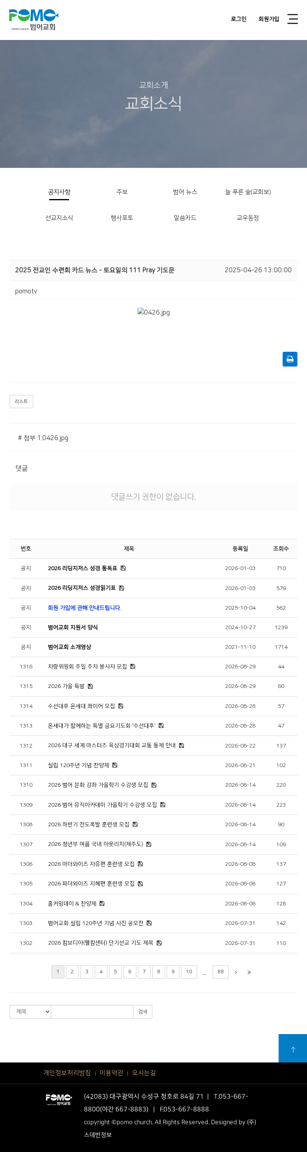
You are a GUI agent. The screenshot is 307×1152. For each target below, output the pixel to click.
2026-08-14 (240, 785)
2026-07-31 (240, 923)
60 (281, 686)
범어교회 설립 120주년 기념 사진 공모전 (96, 923)
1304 (26, 904)
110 (281, 943)
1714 (281, 647)
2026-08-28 (240, 706)
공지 (26, 568)
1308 (26, 824)
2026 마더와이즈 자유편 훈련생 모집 (91, 864)
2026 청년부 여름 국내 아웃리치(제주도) (95, 844)
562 (281, 608)
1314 (26, 706)
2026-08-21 (240, 765)
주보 (122, 192)
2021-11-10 (240, 647)
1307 (26, 844)
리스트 (21, 401)
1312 (26, 746)
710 (281, 568)
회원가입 (269, 19)
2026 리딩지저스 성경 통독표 (83, 568)
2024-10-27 (240, 627)
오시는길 (144, 1072)
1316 (26, 667)
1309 (26, 805)
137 (281, 746)
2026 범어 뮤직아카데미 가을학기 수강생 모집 (102, 805)
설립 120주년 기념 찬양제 (78, 765)
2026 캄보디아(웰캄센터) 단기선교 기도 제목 (101, 943)
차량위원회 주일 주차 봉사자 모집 (87, 667)
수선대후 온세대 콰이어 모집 (81, 706)
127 (281, 884)
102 (281, 765)
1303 (26, 923)
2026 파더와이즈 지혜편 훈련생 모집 (91, 884)
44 (281, 667)
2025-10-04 (240, 608)
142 (281, 923)
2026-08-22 (240, 746)
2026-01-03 (240, 568)
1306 (26, 864)
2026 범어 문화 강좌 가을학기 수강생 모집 (98, 785)
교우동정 (248, 218)
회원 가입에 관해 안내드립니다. (85, 608)
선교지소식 (59, 218)
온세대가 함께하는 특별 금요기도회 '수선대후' (101, 726)
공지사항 (59, 192)
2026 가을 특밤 (66, 686)
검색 (142, 1011)
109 (281, 844)
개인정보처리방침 (67, 1072)
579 (281, 588)
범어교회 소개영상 (69, 647)
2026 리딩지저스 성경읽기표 (82, 588)
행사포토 (122, 218)
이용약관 (112, 1072)
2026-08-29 (240, 667)
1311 (26, 765)
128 (281, 904)
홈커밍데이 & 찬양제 (72, 904)
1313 (26, 726)
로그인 (239, 19)
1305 (26, 884)
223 (281, 805)
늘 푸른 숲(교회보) (248, 192)
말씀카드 (185, 218)
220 (281, 785)
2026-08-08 (240, 864)
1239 (281, 627)
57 (281, 706)
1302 (26, 943)
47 (281, 726)
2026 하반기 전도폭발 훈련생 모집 (89, 824)
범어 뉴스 (185, 192)
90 (281, 824)
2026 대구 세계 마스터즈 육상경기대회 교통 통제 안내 (112, 745)
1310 (26, 785)
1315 (26, 686)
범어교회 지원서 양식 (73, 627)
